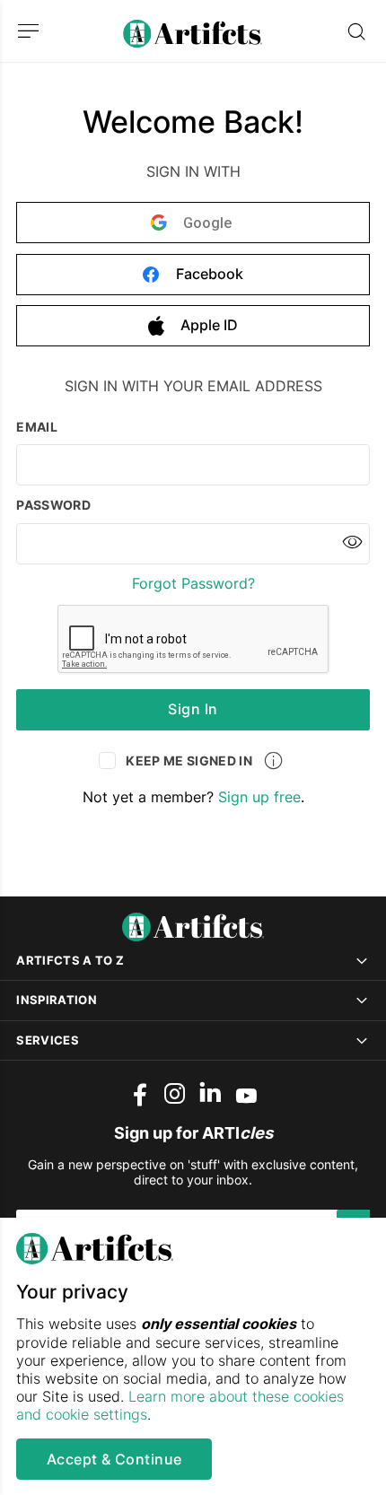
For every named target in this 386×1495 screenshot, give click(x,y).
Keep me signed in (177, 764)
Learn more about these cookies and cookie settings (180, 1405)
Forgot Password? (193, 583)
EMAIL (36, 428)
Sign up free (259, 797)
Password (53, 506)
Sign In (192, 709)
